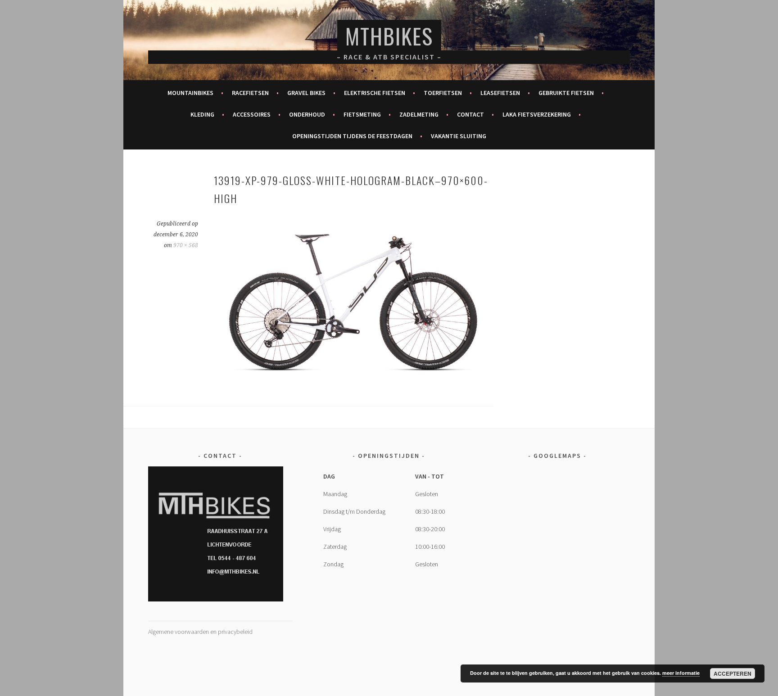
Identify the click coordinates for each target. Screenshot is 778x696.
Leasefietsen (500, 93)
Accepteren (732, 673)
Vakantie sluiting (458, 136)
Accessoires (252, 114)
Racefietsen (250, 93)
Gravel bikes (306, 93)
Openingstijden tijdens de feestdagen (352, 136)
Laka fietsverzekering (536, 114)
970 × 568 (185, 245)
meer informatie (681, 672)
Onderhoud (307, 114)
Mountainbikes (190, 93)
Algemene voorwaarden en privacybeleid (200, 632)
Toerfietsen (443, 93)
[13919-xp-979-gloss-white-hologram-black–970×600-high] (353, 379)
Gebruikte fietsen (566, 93)
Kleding (202, 114)
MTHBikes (389, 36)
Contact (470, 114)
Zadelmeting (419, 114)
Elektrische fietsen (374, 93)
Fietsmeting (362, 114)
